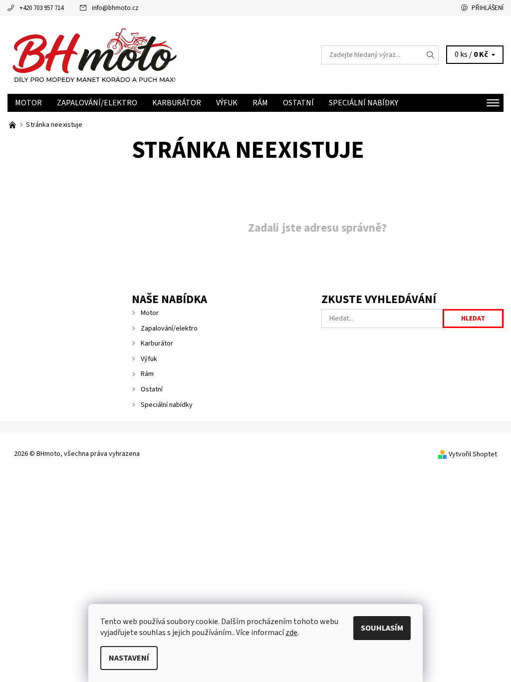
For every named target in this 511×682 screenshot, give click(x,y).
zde (291, 632)
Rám (260, 102)
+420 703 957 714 (41, 7)
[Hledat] (431, 54)
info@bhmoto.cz (115, 7)
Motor (28, 102)
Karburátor (176, 102)
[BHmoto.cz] (13, 125)
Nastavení (129, 658)
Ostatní (298, 102)
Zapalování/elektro (97, 102)
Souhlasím (382, 628)
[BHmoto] (131, 54)
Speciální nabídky (363, 102)
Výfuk (227, 102)
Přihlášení (488, 7)
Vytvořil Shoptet (473, 454)
